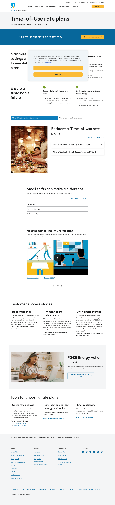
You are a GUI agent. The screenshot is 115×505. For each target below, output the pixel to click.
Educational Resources (18, 462)
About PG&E (15, 452)
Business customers (20, 425)
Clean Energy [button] (75, 6)
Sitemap (71, 489)
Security (61, 489)
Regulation (42, 489)
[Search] (75, 2)
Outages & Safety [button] (38, 6)
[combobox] (71, 2)
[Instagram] (98, 452)
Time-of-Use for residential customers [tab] (25, 118)
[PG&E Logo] (13, 5)
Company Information (17, 455)
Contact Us (61, 452)
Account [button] (30, 6)
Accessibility (14, 489)
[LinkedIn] (90, 452)
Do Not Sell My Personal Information (89, 489)
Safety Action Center (40, 465)
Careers (13, 471)
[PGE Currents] (102, 452)
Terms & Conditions (29, 489)
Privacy (52, 489)
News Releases (39, 455)
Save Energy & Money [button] (51, 6)
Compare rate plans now (92, 37)
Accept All (58, 68)
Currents (37, 452)
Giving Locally (15, 459)
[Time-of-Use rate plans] (57, 257)
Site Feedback (62, 459)
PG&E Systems (15, 475)
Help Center (62, 455)
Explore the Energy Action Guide (80, 376)
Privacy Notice (48, 62)
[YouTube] (94, 452)
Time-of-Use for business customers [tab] (71, 118)
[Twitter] (86, 452)
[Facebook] (83, 452)
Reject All (58, 74)
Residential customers (21, 423)
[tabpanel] (57, 231)
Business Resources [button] (64, 6)
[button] (82, 2)
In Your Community (16, 478)
